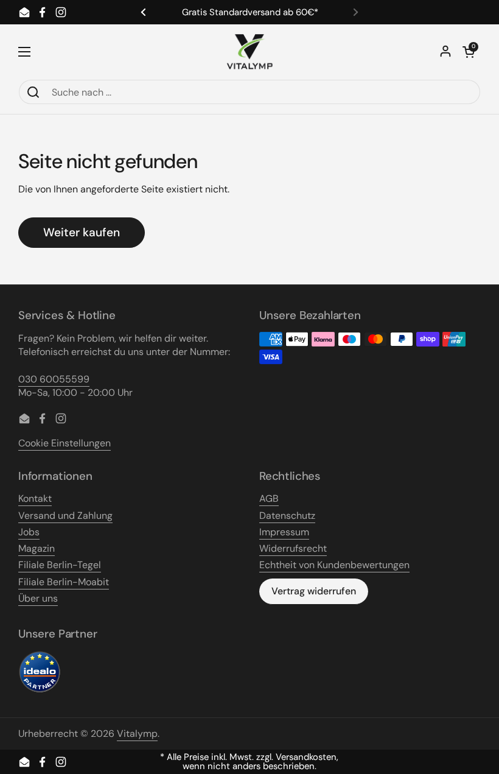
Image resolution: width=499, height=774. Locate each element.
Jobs (29, 532)
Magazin (36, 548)
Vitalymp (137, 733)
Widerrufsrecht (293, 548)
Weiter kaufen (81, 232)
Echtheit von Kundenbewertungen (334, 564)
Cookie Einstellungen (64, 443)
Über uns (38, 598)
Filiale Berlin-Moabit (63, 581)
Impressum (284, 532)
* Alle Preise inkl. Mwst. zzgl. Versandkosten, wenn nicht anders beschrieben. (249, 762)
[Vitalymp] (249, 51)
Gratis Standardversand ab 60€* (250, 12)
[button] (468, 52)
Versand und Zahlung (65, 515)
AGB (269, 498)
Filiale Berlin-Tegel (59, 564)
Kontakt (35, 498)
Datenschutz (287, 515)
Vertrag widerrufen (313, 591)
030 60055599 (53, 379)
